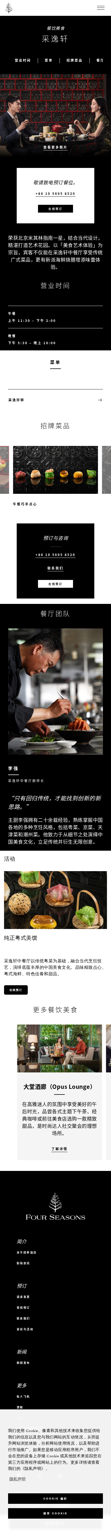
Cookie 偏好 (55, 1498)
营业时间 (23, 60)
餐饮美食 (55, 28)
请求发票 (23, 1297)
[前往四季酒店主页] (9, 7)
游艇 (20, 1407)
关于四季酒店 (27, 1252)
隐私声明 (17, 1479)
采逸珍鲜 (16, 399)
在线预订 (55, 209)
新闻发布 (23, 1363)
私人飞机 (23, 1396)
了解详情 (59, 1149)
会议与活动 (25, 1329)
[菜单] (100, 7)
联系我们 (55, 568)
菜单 (49, 60)
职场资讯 (23, 1263)
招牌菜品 (75, 60)
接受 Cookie (55, 1513)
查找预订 (23, 1307)
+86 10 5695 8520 (55, 193)
